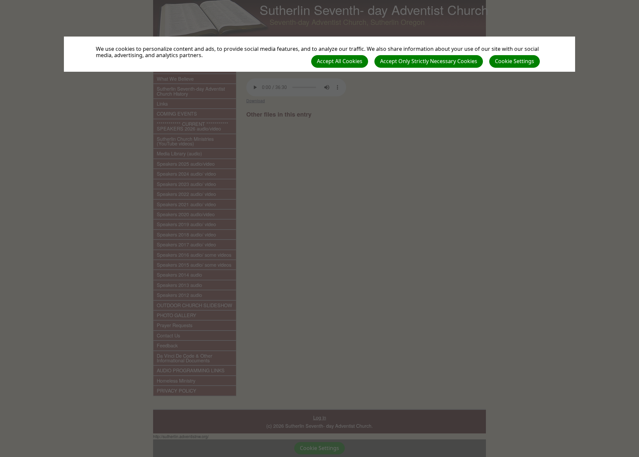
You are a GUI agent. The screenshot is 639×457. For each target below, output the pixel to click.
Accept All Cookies (339, 61)
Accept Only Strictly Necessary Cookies (428, 61)
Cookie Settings (514, 61)
